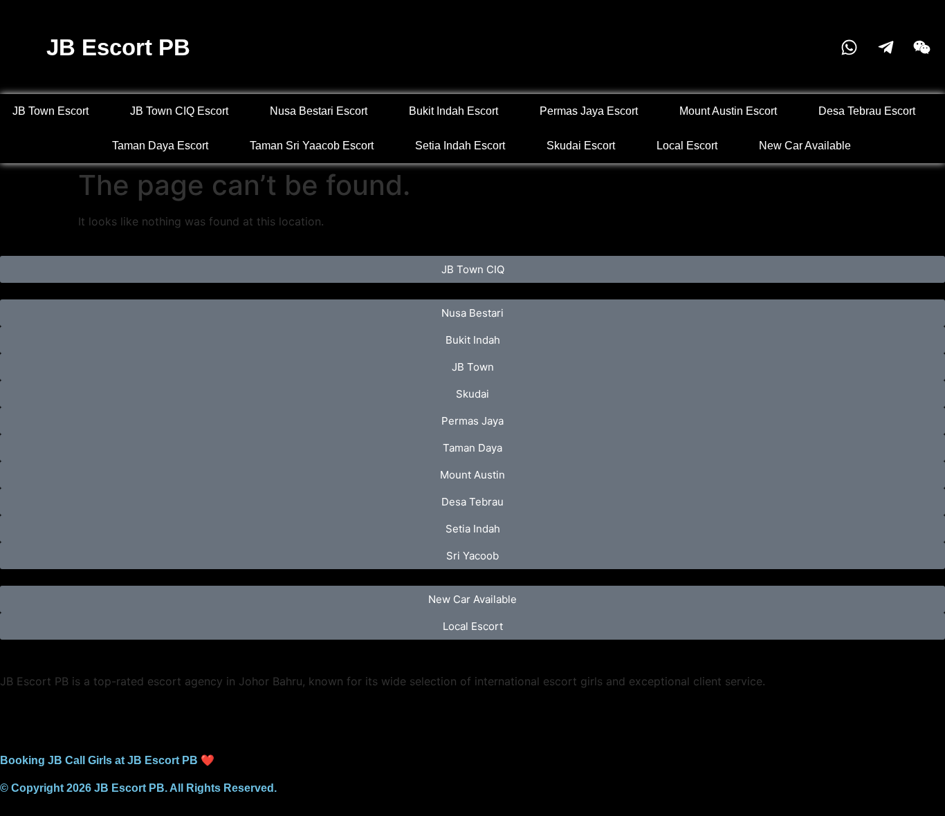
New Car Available (805, 145)
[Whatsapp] (17, 717)
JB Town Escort (50, 111)
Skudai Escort (581, 145)
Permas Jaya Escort (589, 111)
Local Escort (687, 145)
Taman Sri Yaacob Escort (312, 145)
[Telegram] (55, 717)
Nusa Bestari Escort (318, 111)
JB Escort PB (118, 47)
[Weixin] (93, 717)
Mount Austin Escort (728, 111)
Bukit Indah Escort (453, 111)
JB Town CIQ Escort (179, 111)
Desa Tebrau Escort (866, 111)
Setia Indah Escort (460, 145)
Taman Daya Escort (160, 145)
